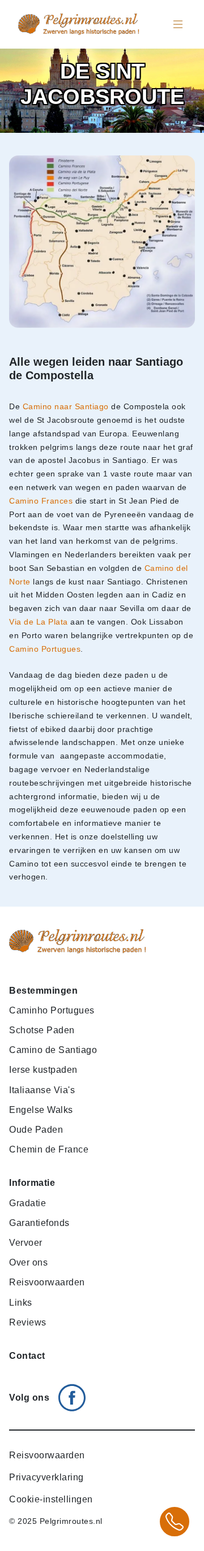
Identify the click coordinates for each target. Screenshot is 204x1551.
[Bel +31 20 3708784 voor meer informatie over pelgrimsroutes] (174, 1521)
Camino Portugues (44, 648)
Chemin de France (48, 1149)
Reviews (27, 1322)
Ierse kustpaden (43, 1070)
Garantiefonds (39, 1223)
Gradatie (27, 1203)
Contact (27, 1356)
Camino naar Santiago (66, 406)
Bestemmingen (43, 990)
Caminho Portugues (52, 1010)
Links (20, 1302)
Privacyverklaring (46, 1477)
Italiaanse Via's (42, 1090)
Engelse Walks (41, 1110)
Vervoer (25, 1242)
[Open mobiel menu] (178, 24)
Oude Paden (36, 1129)
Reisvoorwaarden (47, 1282)
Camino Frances (41, 500)
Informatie (32, 1183)
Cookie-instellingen (51, 1499)
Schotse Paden (42, 1030)
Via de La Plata (38, 621)
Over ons (28, 1262)
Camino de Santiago (53, 1050)
